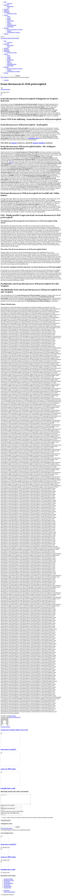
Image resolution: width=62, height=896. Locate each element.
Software (9, 23)
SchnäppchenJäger (5, 89)
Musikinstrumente (11, 25)
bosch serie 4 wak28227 (8, 749)
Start (2, 77)
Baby (5, 2)
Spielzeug (9, 3)
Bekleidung (7, 12)
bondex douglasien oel (14, 717)
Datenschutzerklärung (9, 892)
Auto (8, 7)
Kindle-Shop (10, 20)
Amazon (14, 143)
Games (9, 18)
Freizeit (6, 15)
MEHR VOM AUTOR (21, 730)
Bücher (9, 19)
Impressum (6, 890)
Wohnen (6, 34)
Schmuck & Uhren (12, 13)
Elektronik (6, 10)
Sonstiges (5, 77)
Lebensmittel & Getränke (13, 32)
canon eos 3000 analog (8, 769)
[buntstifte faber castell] (10, 785)
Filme (8, 16)
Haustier (9, 31)
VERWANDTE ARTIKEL (8, 730)
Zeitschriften (10, 26)
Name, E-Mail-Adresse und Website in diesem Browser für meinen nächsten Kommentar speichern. (28, 817)
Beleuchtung (10, 6)
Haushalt (6, 28)
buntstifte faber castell (8, 788)
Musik (8, 22)
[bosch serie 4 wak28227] (10, 746)
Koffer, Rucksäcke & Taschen (14, 29)
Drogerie (6, 9)
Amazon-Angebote (39, 143)
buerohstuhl (13, 716)
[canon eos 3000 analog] (10, 765)
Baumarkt (6, 5)
